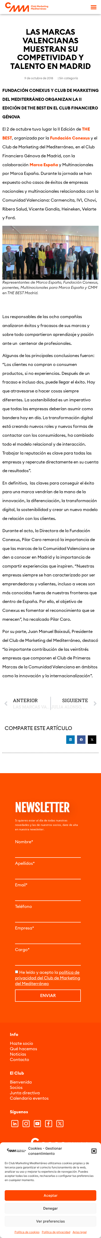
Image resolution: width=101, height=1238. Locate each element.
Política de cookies (27, 1232)
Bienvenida (21, 1082)
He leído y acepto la (47, 978)
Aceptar (51, 1195)
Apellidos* (25, 863)
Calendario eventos (29, 1098)
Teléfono (23, 906)
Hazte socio (21, 1043)
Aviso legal (80, 1232)
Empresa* (24, 928)
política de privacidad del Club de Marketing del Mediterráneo (47, 978)
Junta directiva (25, 1092)
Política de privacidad (56, 1232)
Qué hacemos (23, 1048)
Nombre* (24, 842)
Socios (16, 1087)
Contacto (19, 1059)
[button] (94, 1151)
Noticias (18, 1054)
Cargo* (22, 950)
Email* (21, 885)
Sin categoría (68, 78)
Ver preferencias (50, 1221)
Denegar (50, 1208)
